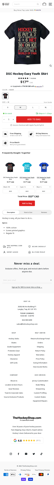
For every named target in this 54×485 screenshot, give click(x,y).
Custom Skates (40, 397)
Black (5, 96)
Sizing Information (40, 363)
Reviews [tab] (44, 212)
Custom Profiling (40, 393)
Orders (40, 342)
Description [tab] (11, 212)
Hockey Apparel (14, 355)
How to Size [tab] (28, 212)
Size (5, 102)
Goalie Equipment (14, 347)
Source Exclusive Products (14, 397)
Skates (13, 342)
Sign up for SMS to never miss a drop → (27, 287)
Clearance (14, 359)
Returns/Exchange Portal (40, 338)
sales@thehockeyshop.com (27, 324)
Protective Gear (14, 351)
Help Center (40, 333)
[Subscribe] (50, 280)
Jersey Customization (40, 381)
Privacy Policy (26, 470)
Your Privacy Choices (42, 470)
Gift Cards (14, 363)
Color (8, 90)
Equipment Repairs (40, 401)
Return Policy (40, 351)
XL (46, 107)
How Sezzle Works (40, 367)
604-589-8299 (27, 320)
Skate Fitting (40, 385)
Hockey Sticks (14, 338)
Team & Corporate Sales (14, 393)
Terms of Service (10, 470)
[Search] (38, 4)
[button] (23, 78)
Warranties (40, 355)
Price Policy (40, 359)
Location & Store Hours (13, 385)
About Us (13, 381)
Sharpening (40, 389)
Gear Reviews (14, 389)
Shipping (40, 347)
